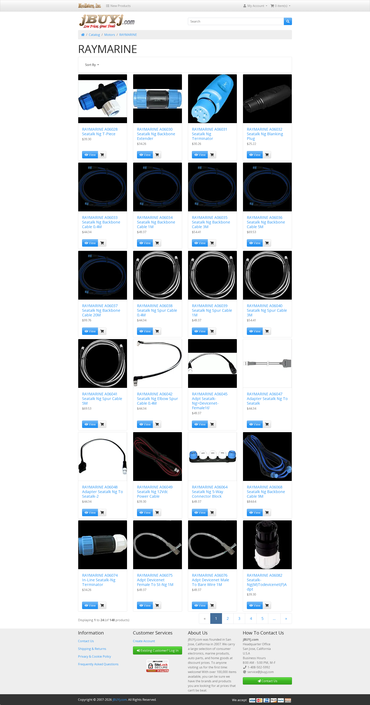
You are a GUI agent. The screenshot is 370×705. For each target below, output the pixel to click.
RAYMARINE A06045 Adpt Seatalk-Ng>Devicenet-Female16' (209, 400)
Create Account (144, 641)
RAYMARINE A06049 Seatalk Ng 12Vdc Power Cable (154, 491)
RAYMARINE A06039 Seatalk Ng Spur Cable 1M (212, 310)
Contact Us (86, 641)
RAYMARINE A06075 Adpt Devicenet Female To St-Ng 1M (155, 580)
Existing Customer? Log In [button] (159, 650)
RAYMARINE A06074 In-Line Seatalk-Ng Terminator (100, 580)
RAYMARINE (128, 35)
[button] (255, 6)
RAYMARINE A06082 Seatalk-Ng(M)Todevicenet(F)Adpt (267, 582)
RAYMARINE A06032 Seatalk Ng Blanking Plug (265, 134)
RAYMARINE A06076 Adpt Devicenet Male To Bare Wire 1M (210, 580)
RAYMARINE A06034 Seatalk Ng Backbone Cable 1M (156, 222)
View (92, 155)
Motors (109, 35)
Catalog (94, 35)
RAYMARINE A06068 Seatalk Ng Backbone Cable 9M (266, 491)
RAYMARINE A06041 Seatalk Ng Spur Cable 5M (102, 398)
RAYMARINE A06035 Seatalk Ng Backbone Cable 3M (211, 222)
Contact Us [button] (269, 681)
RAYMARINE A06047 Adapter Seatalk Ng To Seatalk (267, 398)
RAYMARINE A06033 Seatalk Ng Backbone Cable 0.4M (101, 222)
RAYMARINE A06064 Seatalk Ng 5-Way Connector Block (209, 491)
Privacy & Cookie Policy (94, 656)
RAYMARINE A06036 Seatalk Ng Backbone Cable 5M (266, 222)
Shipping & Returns (92, 649)
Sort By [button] (91, 65)
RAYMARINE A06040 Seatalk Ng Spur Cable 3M (267, 310)
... (274, 618)
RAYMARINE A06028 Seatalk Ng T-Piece (100, 131)
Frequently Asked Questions (98, 664)
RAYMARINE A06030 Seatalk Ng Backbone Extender (156, 134)
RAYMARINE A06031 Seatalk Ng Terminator (209, 134)
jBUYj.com (120, 699)
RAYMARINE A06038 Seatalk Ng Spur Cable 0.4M (157, 310)
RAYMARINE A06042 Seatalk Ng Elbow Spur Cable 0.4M (157, 398)
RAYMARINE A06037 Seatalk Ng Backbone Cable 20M (101, 310)
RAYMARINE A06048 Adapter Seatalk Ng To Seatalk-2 (102, 491)
